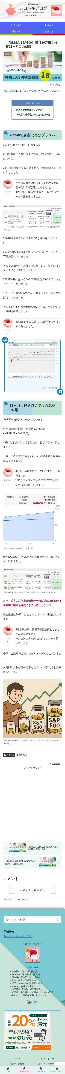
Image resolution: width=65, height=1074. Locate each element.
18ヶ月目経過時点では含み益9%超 (32, 114)
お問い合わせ (17, 1063)
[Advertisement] (32, 803)
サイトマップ (47, 1059)
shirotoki (32, 967)
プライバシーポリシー (47, 1063)
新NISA (22, 755)
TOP (17, 1059)
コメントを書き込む (32, 889)
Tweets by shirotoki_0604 (18, 936)
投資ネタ (10, 755)
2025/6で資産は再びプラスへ (29, 109)
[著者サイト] (29, 1002)
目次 (28, 102)
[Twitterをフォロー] (35, 1002)
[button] (58, 920)
